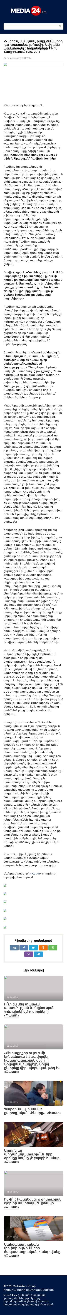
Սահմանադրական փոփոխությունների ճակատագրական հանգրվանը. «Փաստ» (32, 1250)
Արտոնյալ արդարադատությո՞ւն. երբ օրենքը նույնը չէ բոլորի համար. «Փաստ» (32, 1156)
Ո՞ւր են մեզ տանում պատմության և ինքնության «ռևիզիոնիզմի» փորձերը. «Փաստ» (29, 1010)
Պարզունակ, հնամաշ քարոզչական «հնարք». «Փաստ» (32, 1111)
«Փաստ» (35, 873)
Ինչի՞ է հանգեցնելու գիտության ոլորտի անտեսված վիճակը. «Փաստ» (32, 1203)
